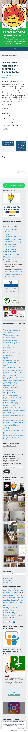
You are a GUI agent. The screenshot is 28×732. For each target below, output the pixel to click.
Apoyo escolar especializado (10, 337)
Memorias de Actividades (9, 392)
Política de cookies (14, 725)
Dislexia (6, 233)
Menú (14, 49)
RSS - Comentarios (8, 582)
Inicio (3, 54)
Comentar (20, 172)
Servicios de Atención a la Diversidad (12, 419)
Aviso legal (6, 345)
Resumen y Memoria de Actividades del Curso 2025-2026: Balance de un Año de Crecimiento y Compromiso (13, 590)
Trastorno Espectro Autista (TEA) (12, 241)
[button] (6, 486)
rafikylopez (16, 75)
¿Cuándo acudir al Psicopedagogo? (12, 330)
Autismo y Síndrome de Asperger (11, 344)
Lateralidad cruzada (8, 390)
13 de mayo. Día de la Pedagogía (8, 143)
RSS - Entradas (7, 580)
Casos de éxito (7, 350)
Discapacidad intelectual (10, 246)
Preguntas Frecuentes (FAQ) (10, 404)
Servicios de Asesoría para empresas (12, 414)
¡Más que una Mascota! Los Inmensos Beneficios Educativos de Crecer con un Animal (12, 615)
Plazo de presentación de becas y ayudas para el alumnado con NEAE (21, 146)
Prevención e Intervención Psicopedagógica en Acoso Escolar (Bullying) (12, 407)
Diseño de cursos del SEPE (10, 375)
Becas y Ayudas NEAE (8, 347)
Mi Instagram (14, 707)
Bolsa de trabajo (7, 349)
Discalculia (7, 234)
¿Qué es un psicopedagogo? (10, 334)
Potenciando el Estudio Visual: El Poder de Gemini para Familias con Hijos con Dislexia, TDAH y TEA (13, 597)
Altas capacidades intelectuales (12, 238)
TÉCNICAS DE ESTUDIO (9, 249)
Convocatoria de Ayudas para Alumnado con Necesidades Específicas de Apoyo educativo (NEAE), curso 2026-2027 (13, 602)
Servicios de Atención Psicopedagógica (13, 420)
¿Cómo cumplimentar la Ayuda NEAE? (12, 329)
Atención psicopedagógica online (12, 342)
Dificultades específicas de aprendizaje (13, 370)
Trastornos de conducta (10, 248)
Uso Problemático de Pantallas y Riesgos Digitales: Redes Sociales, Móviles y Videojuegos (13, 437)
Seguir (7, 471)
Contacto (5, 357)
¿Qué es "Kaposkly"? (8, 332)
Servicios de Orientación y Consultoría (13, 422)
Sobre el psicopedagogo (9, 424)
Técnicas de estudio (8, 429)
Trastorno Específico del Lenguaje (13, 236)
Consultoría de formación (9, 352)
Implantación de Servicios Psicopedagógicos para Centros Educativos (11, 387)
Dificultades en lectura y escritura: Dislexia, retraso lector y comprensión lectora (13, 364)
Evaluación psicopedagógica (10, 384)
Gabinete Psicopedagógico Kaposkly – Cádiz (14, 32)
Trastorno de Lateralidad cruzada (12, 239)
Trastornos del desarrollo (9, 434)
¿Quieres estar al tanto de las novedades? (13, 455)
